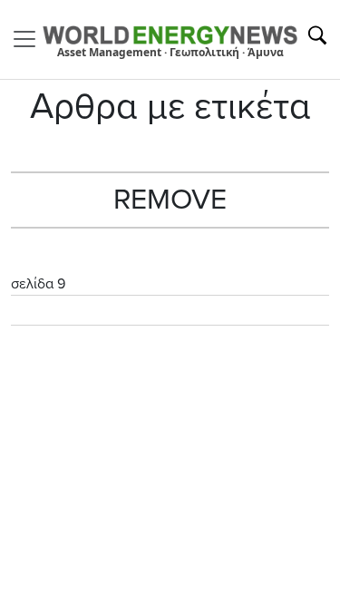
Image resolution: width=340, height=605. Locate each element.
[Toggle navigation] (30, 39)
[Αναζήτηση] (317, 35)
